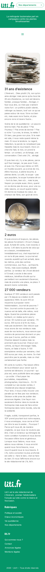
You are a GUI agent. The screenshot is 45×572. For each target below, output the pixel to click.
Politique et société (13, 513)
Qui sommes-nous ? (14, 540)
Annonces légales (13, 548)
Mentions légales (12, 552)
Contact (8, 544)
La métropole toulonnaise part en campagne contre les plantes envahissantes (22, 19)
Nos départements (13, 525)
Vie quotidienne (11, 521)
